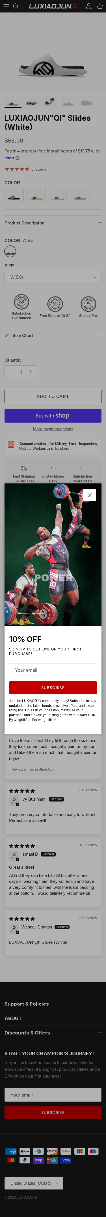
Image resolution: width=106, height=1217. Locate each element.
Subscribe (52, 687)
